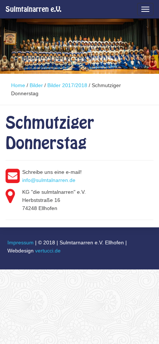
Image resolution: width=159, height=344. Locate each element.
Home (18, 85)
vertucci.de (48, 251)
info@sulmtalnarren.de (48, 180)
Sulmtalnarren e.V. (33, 9)
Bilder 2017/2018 (67, 85)
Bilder (36, 85)
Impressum (20, 242)
